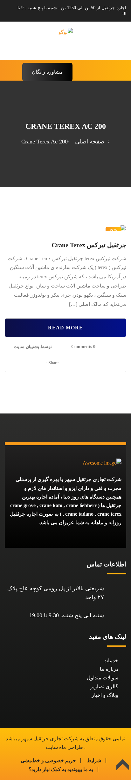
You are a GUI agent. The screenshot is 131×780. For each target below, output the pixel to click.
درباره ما (109, 669)
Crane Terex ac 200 (44, 141)
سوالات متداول (102, 677)
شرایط (94, 760)
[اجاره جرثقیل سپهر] (66, 40)
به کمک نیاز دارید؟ (47, 769)
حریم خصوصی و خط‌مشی (48, 760)
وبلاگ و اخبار (105, 695)
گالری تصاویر (104, 686)
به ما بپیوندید (80, 769)
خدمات (110, 660)
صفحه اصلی (88, 141)
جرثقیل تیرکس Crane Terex (89, 244)
